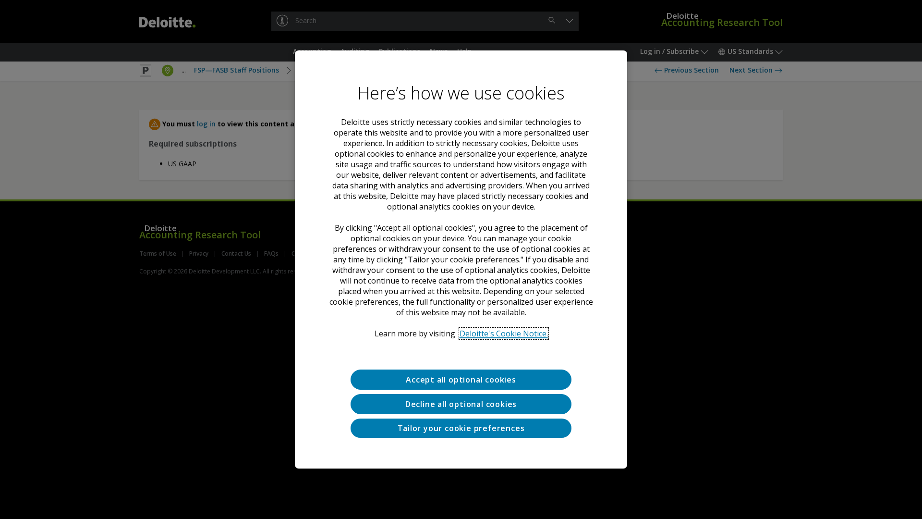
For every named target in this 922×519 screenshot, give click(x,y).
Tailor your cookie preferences (461, 428)
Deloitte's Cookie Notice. (504, 333)
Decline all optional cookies (461, 404)
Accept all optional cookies (461, 379)
